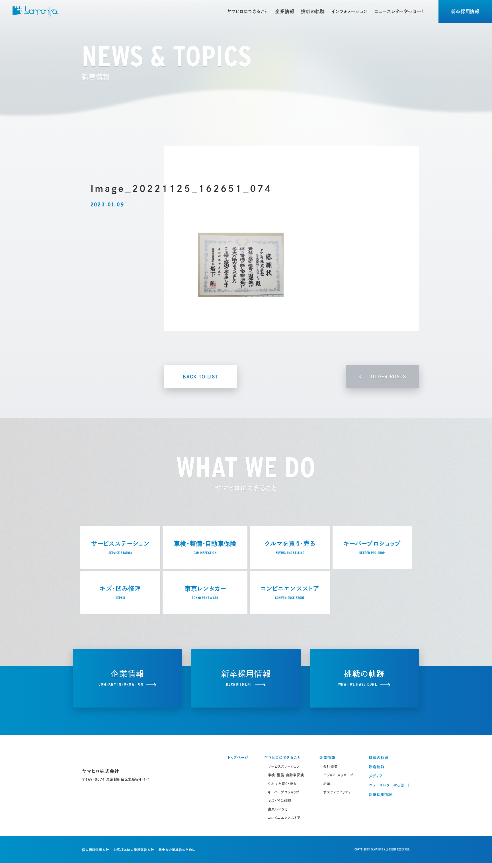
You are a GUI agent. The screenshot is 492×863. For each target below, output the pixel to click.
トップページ (238, 757)
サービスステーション (284, 766)
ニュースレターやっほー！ (399, 11)
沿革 (327, 783)
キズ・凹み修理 (280, 800)
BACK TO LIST (200, 376)
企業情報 (284, 11)
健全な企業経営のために (177, 849)
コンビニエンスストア (284, 817)
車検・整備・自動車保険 (286, 775)
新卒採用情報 (465, 11)
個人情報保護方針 (95, 849)
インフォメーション (349, 11)
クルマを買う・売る (282, 783)
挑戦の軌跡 (313, 11)
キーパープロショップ (284, 792)
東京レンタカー (279, 809)
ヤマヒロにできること (247, 11)
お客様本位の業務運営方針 (134, 849)
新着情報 (376, 766)
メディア (376, 776)
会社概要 (330, 766)
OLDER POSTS (388, 376)
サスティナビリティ (337, 792)
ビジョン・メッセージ (338, 775)
